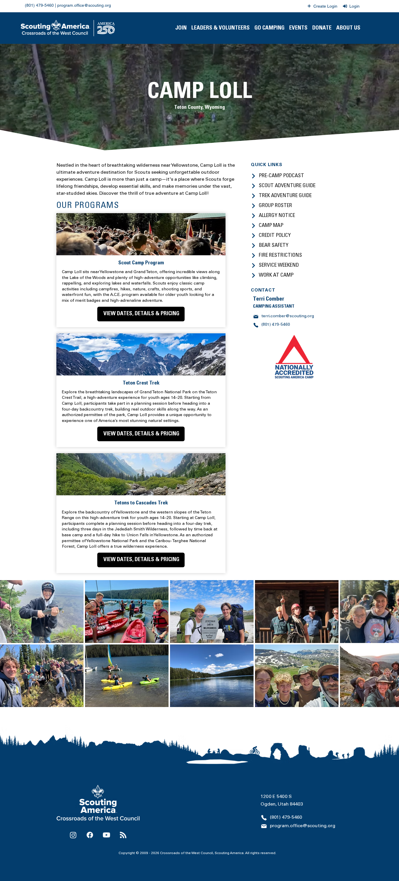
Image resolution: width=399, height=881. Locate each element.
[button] (220, 28)
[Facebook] (90, 827)
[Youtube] (106, 827)
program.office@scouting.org (84, 5)
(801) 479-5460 (39, 5)
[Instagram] (73, 827)
